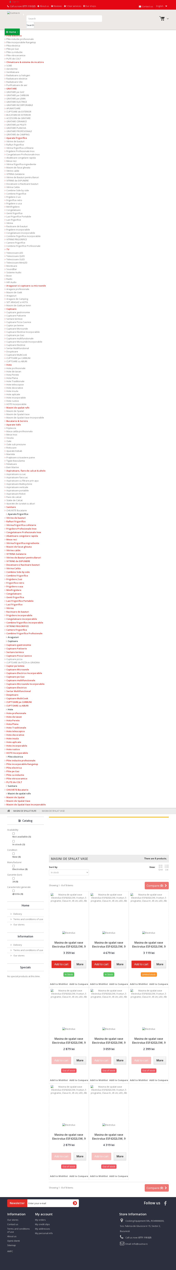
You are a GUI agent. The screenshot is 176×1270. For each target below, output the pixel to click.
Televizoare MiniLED (16, 262)
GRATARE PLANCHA (16, 127)
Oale (8, 441)
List (166, 869)
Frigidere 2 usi (13, 196)
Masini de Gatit (14, 292)
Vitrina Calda (13, 187)
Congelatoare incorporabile (20, 232)
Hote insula (12, 391)
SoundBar (11, 269)
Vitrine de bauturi (15, 141)
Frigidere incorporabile (18, 229)
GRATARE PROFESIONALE (19, 131)
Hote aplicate (13, 394)
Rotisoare (11, 447)
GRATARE (11, 88)
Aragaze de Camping (17, 298)
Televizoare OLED (15, 259)
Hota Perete (12, 374)
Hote (9, 364)
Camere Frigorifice (15, 242)
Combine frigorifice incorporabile (23, 236)
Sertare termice (14, 318)
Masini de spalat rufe (17, 407)
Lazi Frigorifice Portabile (18, 216)
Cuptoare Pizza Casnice (18, 322)
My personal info (44, 1233)
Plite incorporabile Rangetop (21, 42)
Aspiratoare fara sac (17, 477)
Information (25, 936)
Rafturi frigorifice (15, 144)
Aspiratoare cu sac (16, 474)
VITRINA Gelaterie (15, 174)
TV (7, 249)
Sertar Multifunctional (17, 348)
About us (44, 6)
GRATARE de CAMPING (18, 134)
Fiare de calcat (13, 497)
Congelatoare (13, 210)
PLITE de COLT (13, 58)
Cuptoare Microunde (17, 328)
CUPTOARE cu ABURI (16, 361)
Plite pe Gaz (12, 48)
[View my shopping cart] (162, 19)
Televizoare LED (14, 252)
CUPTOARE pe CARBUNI (18, 358)
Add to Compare (78, 984)
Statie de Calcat (14, 500)
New (16, 856)
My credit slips (42, 1224)
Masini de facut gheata (18, 167)
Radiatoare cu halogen (18, 75)
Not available (21, 836)
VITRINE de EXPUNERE (17, 180)
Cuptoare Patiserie (16, 315)
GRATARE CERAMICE (16, 121)
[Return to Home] (8, 811)
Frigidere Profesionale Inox (20, 151)
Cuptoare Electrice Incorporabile (23, 331)
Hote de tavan (13, 371)
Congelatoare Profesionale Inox (23, 154)
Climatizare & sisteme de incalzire (25, 62)
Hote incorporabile (16, 397)
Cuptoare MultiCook (16, 354)
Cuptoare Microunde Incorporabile (24, 341)
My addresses (42, 1228)
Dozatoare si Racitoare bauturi (22, 183)
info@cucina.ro (140, 1243)
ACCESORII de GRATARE (18, 118)
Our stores (19, 924)
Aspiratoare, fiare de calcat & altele (26, 470)
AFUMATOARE (13, 108)
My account (44, 1214)
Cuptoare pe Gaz (15, 335)
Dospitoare (12, 351)
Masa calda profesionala (19, 431)
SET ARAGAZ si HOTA (17, 302)
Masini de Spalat (15, 411)
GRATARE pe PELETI (16, 124)
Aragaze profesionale (17, 289)
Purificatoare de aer (16, 85)
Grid (160, 869)
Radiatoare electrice (16, 78)
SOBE (9, 65)
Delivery (17, 913)
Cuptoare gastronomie (18, 312)
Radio (9, 278)
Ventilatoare (12, 72)
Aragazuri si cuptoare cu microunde (26, 285)
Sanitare (11, 507)
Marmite (10, 454)
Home (12, 32)
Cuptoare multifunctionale (20, 338)
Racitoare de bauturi (17, 226)
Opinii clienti (13, 1240)
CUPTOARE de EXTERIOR (18, 111)
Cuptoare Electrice (15, 345)
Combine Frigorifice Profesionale (23, 245)
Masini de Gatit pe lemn (18, 305)
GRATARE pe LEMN (15, 98)
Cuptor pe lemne (15, 325)
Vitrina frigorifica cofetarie (20, 147)
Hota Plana (12, 378)
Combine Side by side (17, 190)
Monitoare (11, 265)
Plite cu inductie (14, 52)
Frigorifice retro (14, 200)
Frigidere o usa (14, 203)
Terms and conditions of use (28, 919)
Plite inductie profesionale (20, 39)
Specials (25, 967)
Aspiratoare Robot (15, 493)
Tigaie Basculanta (15, 460)
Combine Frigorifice (16, 193)
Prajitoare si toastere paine (20, 457)
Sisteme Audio (13, 272)
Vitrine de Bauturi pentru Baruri (22, 177)
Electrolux (20, 869)
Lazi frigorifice (13, 219)
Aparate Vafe (13, 424)
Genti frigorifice (14, 213)
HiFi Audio (11, 282)
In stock (18, 844)
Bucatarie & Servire (17, 421)
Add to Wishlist (59, 984)
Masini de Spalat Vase (18, 414)
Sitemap (11, 1245)
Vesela (10, 437)
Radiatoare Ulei (14, 81)
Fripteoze (11, 428)
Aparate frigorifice (16, 137)
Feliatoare (11, 464)
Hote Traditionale (15, 381)
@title (17, 893)
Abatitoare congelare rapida (21, 157)
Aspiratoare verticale (17, 487)
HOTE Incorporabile (16, 404)
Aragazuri (11, 295)
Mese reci (11, 161)
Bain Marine (12, 467)
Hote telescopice (15, 384)
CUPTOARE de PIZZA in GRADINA (23, 662)
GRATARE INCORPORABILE (19, 105)
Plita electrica (13, 45)
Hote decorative (14, 387)
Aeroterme (12, 68)
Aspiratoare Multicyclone (19, 483)
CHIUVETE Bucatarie (16, 510)
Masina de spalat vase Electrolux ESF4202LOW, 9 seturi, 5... (69, 946)
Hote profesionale (15, 368)
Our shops (90, 6)
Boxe (9, 275)
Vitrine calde (12, 170)
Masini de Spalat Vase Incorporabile (25, 417)
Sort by (53, 867)
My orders (40, 1219)
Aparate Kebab (14, 450)
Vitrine (9, 223)
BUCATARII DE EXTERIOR (18, 114)
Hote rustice (12, 400)
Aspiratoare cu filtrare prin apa (22, 480)
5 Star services (73, 6)
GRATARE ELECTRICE (16, 101)
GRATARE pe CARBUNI (17, 95)
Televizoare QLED (15, 256)
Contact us (147, 6)
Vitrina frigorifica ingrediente (21, 164)
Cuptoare (11, 308)
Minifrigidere (13, 206)
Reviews (57, 6)
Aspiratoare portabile (17, 490)
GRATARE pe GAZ (15, 92)
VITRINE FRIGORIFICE (16, 239)
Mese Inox (11, 434)
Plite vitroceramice (15, 55)
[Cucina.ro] (15, 19)
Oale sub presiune (16, 444)
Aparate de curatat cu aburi (20, 503)
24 (15, 881)
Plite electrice (14, 35)
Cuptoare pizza (14, 659)
